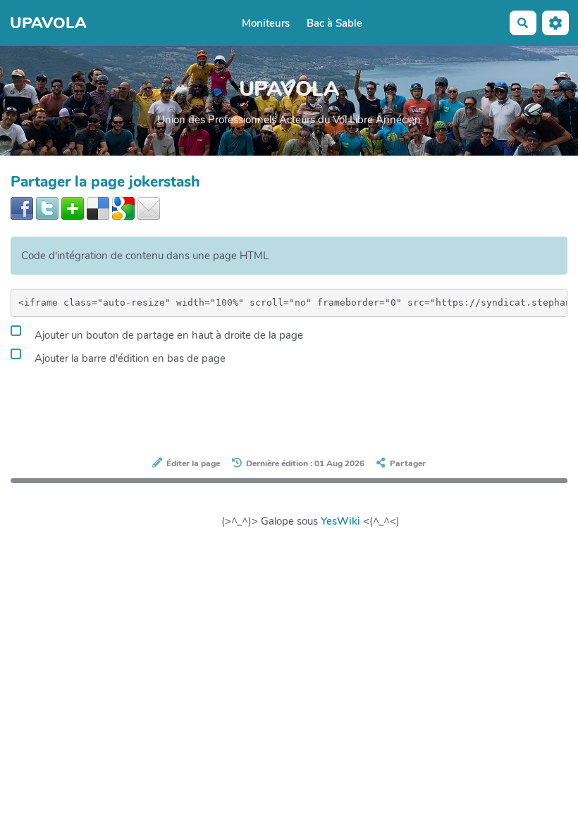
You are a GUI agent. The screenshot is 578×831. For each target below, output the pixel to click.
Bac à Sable (334, 23)
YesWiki (340, 521)
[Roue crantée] (555, 23)
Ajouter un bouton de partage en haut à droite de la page (167, 335)
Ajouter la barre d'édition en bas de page (129, 358)
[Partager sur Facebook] (22, 208)
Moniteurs (266, 23)
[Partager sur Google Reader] (123, 208)
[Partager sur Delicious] (98, 208)
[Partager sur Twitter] (47, 208)
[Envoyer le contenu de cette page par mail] (148, 208)
